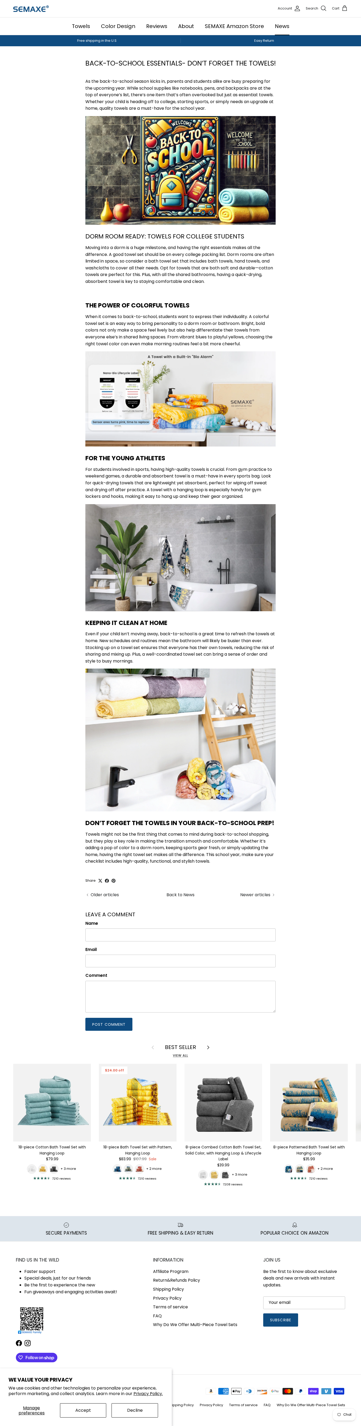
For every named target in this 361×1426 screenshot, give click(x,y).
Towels (81, 26)
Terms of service (170, 1307)
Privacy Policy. (148, 1394)
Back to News (180, 895)
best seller (180, 1047)
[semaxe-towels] (31, 8)
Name (91, 923)
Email (91, 950)
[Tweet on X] (100, 881)
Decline (135, 1410)
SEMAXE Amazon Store (234, 26)
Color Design (118, 26)
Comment (96, 975)
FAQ (157, 1316)
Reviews (156, 26)
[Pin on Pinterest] (113, 881)
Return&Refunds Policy (176, 1280)
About (186, 26)
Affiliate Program (170, 1271)
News (282, 26)
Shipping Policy (168, 1289)
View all (180, 1055)
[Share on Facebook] (107, 881)
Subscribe (280, 1320)
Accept (83, 1410)
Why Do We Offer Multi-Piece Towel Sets (195, 1325)
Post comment (109, 1024)
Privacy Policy (167, 1298)
